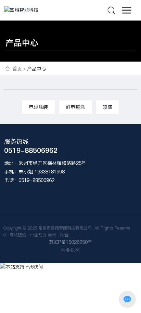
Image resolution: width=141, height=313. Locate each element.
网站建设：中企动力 (27, 235)
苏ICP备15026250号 (70, 242)
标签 (64, 235)
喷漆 (107, 107)
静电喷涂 (75, 107)
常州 (52, 235)
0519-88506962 (30, 150)
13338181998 (50, 171)
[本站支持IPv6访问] (21, 266)
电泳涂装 (38, 107)
